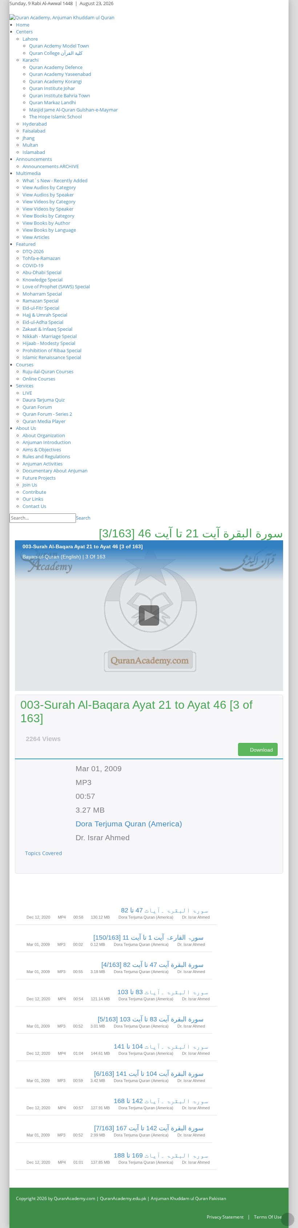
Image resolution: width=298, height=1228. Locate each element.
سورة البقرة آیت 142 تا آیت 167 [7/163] (149, 1128)
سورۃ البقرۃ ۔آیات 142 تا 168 (161, 1101)
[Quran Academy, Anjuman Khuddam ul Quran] (61, 17)
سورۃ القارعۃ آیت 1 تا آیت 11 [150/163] (148, 937)
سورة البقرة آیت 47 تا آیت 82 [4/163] (152, 964)
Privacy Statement (225, 1217)
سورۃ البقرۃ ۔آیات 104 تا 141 (161, 1046)
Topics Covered (44, 853)
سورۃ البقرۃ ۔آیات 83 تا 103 (162, 992)
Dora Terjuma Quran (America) (129, 824)
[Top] (287, 1219)
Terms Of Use (268, 1217)
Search (83, 518)
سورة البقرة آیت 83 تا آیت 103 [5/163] (151, 1019)
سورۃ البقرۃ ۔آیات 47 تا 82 (164, 910)
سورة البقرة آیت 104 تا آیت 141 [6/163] (149, 1073)
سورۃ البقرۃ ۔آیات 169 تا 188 (161, 1155)
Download (261, 750)
